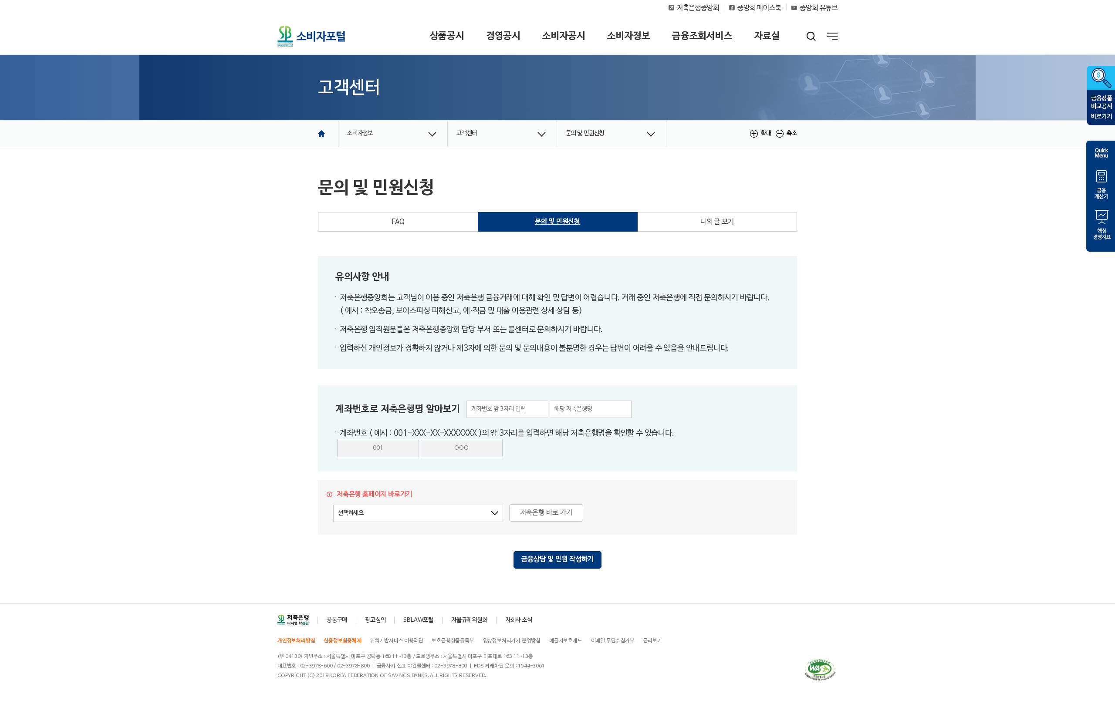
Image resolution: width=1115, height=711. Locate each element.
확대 (766, 133)
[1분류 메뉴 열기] (392, 134)
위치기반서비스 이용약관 (396, 641)
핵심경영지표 (1100, 224)
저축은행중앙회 (698, 8)
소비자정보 (628, 36)
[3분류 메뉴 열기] (611, 134)
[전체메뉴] (832, 37)
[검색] (811, 36)
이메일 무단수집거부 (613, 641)
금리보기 (652, 641)
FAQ (398, 222)
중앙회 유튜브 (819, 8)
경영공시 (503, 36)
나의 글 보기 (717, 222)
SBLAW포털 (418, 620)
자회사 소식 (518, 620)
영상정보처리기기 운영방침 (512, 641)
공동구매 (337, 620)
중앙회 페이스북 (759, 8)
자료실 (767, 36)
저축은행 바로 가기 (546, 513)
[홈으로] (321, 134)
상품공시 (447, 36)
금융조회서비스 (702, 36)
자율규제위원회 (469, 620)
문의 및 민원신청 (557, 222)
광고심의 (375, 620)
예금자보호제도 (565, 641)
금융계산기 (1100, 184)
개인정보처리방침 (296, 641)
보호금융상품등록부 (453, 641)
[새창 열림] (293, 620)
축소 (792, 133)
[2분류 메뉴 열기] (502, 134)
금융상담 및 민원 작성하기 (557, 559)
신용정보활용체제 (342, 641)
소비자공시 (563, 36)
